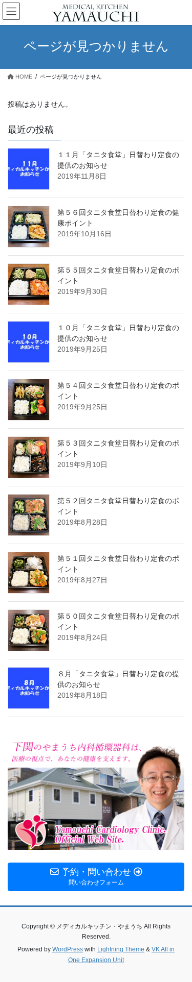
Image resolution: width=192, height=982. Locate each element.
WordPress (67, 949)
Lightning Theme (120, 949)
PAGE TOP (177, 943)
